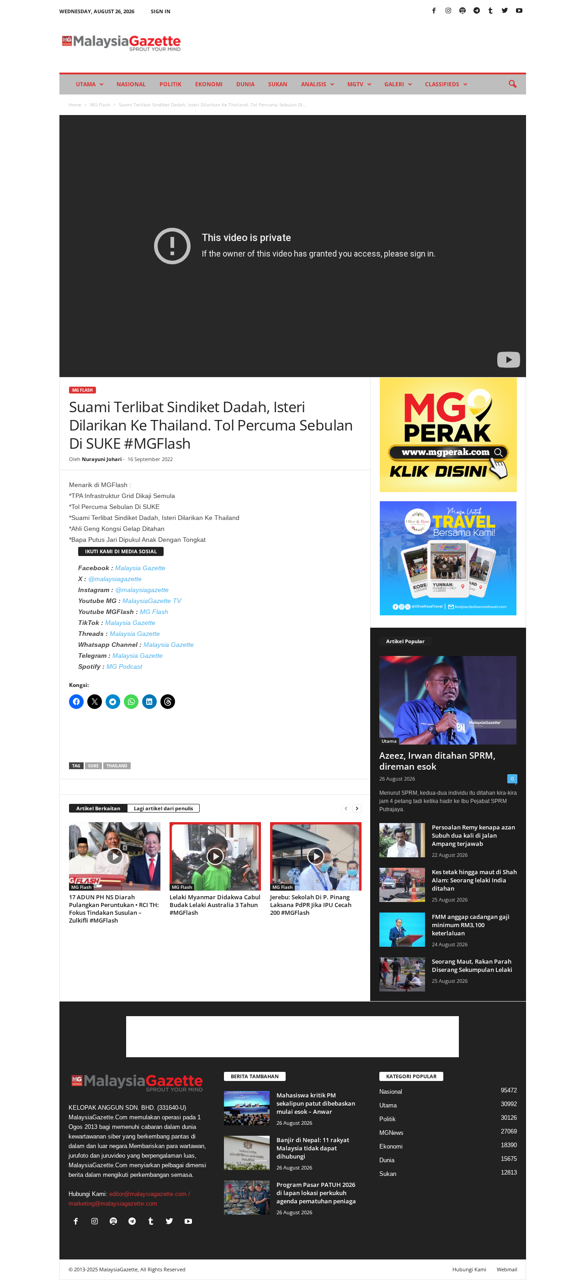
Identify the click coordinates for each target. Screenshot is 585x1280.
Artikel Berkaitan (98, 808)
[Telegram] (476, 11)
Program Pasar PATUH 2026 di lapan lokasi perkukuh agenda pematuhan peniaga (316, 1192)
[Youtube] (519, 11)
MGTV (355, 84)
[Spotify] (462, 11)
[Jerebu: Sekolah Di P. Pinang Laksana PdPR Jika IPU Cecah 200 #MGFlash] (316, 856)
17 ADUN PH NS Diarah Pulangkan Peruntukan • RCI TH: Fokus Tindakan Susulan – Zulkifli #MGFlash (114, 908)
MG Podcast (124, 666)
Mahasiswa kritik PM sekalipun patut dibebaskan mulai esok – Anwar (316, 1103)
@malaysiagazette (115, 578)
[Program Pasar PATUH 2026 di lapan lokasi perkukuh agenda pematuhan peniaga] (247, 1197)
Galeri (394, 84)
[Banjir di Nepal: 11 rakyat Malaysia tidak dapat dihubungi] (247, 1153)
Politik (170, 84)
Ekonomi (209, 84)
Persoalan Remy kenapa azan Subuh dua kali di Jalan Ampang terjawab (473, 835)
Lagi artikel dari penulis (163, 808)
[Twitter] (505, 11)
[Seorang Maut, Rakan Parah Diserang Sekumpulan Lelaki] (402, 974)
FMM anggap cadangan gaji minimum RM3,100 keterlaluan (471, 925)
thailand (117, 766)
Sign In (160, 11)
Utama (86, 84)
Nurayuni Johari (102, 459)
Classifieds (442, 84)
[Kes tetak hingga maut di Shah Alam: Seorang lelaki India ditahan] (402, 885)
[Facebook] (434, 11)
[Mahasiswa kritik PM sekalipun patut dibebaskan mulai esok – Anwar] (247, 1108)
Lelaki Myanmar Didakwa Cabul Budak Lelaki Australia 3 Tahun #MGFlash (215, 905)
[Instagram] (448, 11)
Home (75, 104)
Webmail (507, 1269)
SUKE (93, 766)
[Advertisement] (215, 738)
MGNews (391, 1132)
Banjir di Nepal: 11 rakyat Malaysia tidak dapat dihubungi (313, 1148)
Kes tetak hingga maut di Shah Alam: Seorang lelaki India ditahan (474, 880)
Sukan (277, 84)
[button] (512, 84)
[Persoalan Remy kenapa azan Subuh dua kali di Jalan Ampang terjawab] (402, 840)
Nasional (131, 84)
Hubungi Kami (469, 1269)
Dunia (245, 84)
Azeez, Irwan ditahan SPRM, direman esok (437, 761)
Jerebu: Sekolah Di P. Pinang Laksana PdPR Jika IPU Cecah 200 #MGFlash (310, 905)
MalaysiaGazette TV (151, 600)
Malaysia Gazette (140, 568)
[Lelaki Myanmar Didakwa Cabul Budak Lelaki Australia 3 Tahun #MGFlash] (215, 856)
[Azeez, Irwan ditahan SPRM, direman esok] (448, 700)
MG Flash (100, 104)
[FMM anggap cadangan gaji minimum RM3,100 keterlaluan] (402, 930)
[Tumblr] (490, 11)
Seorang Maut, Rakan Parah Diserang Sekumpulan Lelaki (472, 965)
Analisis (313, 84)
